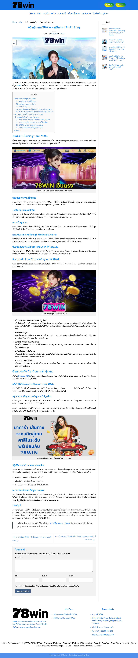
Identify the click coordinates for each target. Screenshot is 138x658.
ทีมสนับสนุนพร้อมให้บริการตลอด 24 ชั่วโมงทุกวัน (34, 112)
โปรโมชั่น (97, 14)
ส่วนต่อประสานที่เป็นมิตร (26, 101)
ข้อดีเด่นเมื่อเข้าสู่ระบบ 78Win (25, 99)
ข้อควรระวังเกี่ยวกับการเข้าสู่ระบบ (26, 117)
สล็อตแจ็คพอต (74, 14)
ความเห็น (19, 557)
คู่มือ (105, 14)
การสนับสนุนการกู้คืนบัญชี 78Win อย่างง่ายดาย (34, 109)
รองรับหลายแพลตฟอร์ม (26, 104)
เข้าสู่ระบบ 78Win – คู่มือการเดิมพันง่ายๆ (116, 41)
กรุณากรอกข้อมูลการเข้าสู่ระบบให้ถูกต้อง (32, 122)
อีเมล (44, 576)
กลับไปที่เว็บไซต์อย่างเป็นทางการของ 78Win (33, 120)
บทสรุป (17, 130)
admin (62, 34)
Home (14, 22)
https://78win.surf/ (106, 627)
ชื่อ (16, 576)
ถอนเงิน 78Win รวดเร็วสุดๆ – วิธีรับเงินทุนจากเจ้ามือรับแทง (117, 58)
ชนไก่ (53, 14)
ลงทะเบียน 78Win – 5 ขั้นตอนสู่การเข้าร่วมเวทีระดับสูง (117, 49)
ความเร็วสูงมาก (23, 107)
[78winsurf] (23, 5)
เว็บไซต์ (71, 576)
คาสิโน (46, 14)
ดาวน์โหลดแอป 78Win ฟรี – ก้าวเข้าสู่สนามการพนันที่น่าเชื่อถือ (117, 32)
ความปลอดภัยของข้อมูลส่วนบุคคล (29, 128)
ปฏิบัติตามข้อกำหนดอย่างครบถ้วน (29, 125)
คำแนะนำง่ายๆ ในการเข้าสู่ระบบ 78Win (28, 114)
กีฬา (39, 14)
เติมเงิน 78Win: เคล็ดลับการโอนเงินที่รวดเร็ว (116, 67)
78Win (33, 14)
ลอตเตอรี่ (62, 14)
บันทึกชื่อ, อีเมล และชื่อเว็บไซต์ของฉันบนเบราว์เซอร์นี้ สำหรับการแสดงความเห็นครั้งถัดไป (48, 586)
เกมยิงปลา (86, 14)
